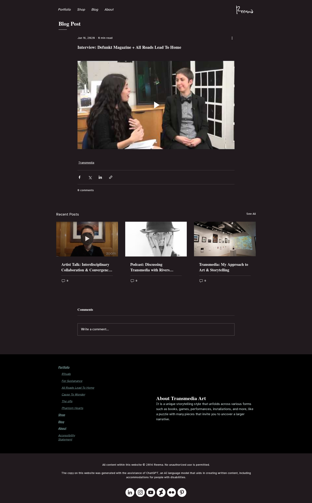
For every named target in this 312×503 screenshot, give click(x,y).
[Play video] (156, 105)
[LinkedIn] (129, 492)
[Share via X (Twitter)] (90, 177)
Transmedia (86, 162)
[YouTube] (150, 492)
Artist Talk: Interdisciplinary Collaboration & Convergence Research (85, 267)
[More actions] (232, 38)
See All (251, 214)
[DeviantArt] (161, 492)
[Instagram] (140, 492)
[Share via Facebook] (79, 177)
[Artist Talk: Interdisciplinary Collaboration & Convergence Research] (87, 239)
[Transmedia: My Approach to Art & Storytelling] (225, 239)
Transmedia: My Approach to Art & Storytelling (223, 267)
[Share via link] (111, 177)
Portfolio (63, 367)
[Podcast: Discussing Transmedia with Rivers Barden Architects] (156, 239)
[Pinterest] (181, 492)
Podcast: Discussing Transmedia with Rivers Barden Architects (150, 267)
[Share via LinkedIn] (100, 177)
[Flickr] (171, 492)
